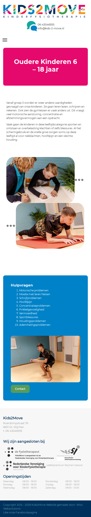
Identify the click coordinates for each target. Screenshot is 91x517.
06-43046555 (46, 24)
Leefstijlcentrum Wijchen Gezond (64, 465)
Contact (20, 388)
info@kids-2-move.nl (51, 28)
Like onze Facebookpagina (20, 512)
